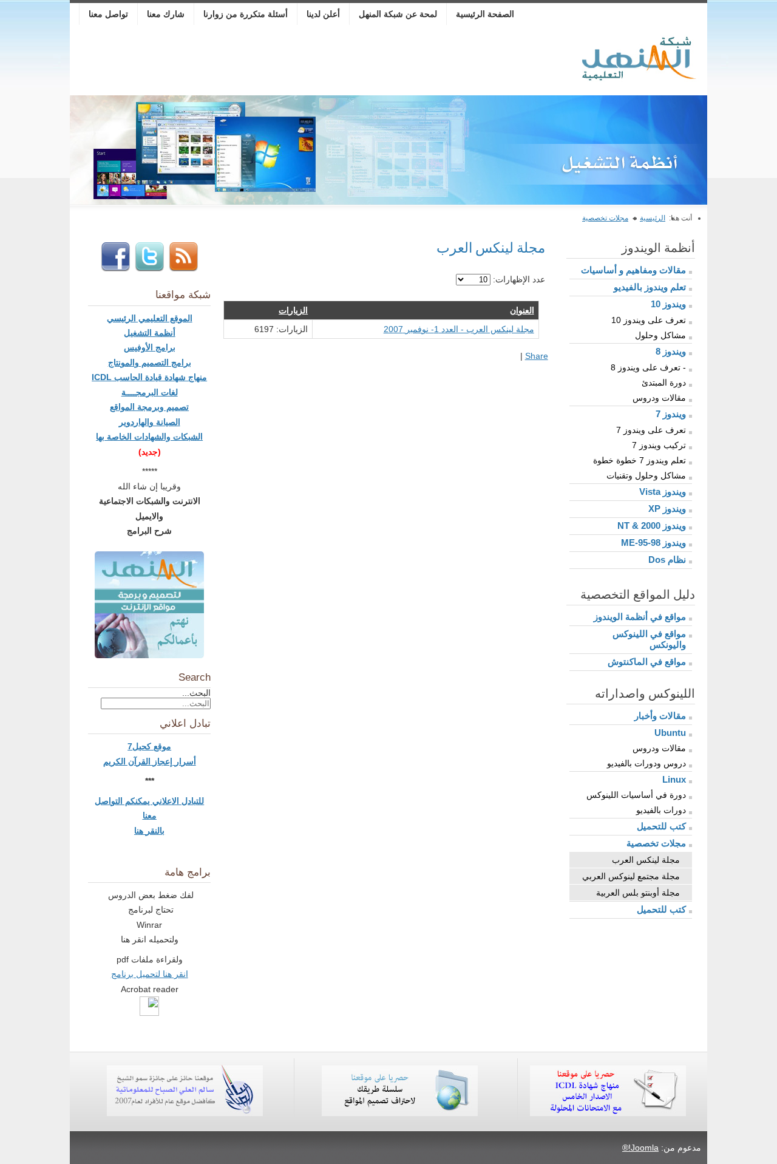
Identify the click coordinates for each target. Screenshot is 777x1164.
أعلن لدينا (323, 14)
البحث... (196, 693)
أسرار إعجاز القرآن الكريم (149, 761)
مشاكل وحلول (660, 335)
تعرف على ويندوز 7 (651, 430)
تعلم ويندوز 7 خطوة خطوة (639, 460)
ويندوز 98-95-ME (653, 542)
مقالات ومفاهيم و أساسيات (633, 270)
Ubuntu (670, 732)
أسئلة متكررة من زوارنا (245, 14)
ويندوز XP (667, 508)
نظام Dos (667, 559)
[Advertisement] (296, 62)
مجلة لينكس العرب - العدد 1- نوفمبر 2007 (459, 329)
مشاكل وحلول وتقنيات (646, 475)
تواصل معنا (108, 14)
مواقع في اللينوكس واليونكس (649, 639)
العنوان (522, 310)
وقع (160, 746)
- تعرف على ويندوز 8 (648, 367)
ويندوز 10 (668, 304)
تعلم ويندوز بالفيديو (650, 287)
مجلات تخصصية (605, 218)
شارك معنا (166, 14)
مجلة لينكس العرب (646, 860)
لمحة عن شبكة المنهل (398, 14)
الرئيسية (652, 218)
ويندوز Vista (662, 491)
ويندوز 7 (671, 414)
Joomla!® (640, 1147)
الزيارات (293, 310)
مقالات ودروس (659, 398)
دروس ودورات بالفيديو (646, 763)
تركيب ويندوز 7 (659, 445)
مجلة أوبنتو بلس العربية (638, 892)
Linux (674, 779)
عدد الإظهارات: (517, 279)
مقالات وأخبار (660, 715)
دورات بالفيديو (661, 810)
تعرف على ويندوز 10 (648, 320)
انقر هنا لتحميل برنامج (149, 974)
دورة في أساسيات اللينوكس (636, 795)
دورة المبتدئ (664, 382)
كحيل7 (140, 746)
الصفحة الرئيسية (485, 14)
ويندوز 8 (671, 351)
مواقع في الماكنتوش (647, 661)
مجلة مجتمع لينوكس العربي (631, 876)
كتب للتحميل (661, 826)
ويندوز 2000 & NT (651, 525)
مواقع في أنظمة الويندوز (640, 616)
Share (536, 356)
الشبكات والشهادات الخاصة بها (149, 436)
